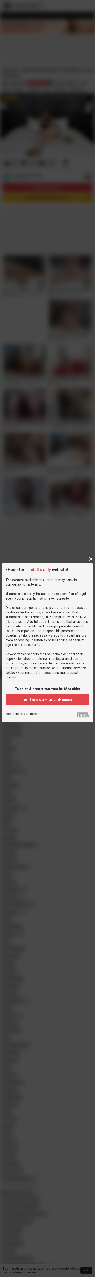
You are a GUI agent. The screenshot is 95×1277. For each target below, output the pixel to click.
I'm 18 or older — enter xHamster (47, 700)
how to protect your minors (22, 713)
